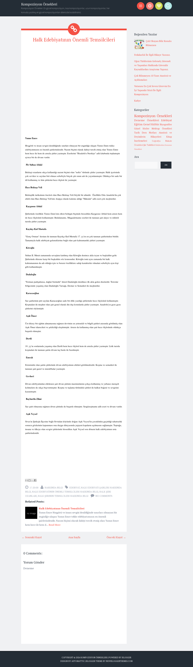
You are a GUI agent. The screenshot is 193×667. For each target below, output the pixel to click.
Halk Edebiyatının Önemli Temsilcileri (74, 39)
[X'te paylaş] (32, 480)
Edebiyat (74, 487)
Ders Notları (149, 132)
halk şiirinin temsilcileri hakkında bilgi (63, 495)
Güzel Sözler (141, 128)
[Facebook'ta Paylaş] (35, 480)
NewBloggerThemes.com (119, 661)
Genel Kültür (151, 124)
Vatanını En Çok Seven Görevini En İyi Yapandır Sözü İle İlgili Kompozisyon (152, 90)
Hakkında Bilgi (54, 487)
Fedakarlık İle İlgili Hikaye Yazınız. (152, 54)
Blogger (126, 657)
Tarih (137, 132)
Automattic (78, 661)
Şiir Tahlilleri (149, 145)
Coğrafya (156, 141)
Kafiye (137, 100)
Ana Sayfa (74, 537)
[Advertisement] (74, 67)
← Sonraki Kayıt (32, 537)
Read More (54, 524)
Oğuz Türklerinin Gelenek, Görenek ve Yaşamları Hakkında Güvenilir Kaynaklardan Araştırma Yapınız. (152, 65)
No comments (103, 495)
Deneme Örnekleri (146, 120)
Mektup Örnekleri (162, 128)
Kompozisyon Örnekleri (39, 4)
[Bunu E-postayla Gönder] (26, 480)
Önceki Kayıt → (116, 537)
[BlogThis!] (29, 480)
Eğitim (138, 124)
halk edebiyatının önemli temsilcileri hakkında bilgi (65, 491)
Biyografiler (166, 124)
